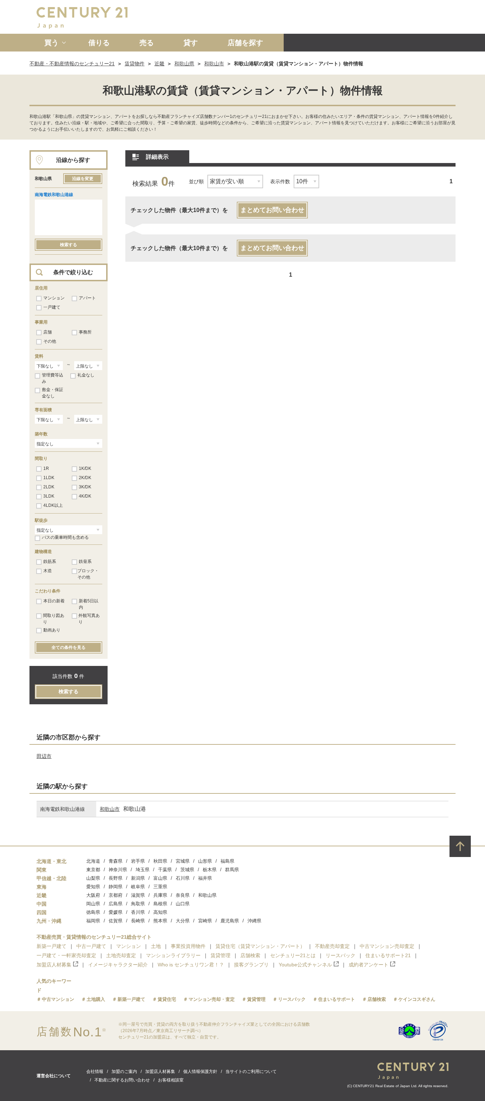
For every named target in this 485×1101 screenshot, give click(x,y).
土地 (156, 946)
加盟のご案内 (124, 1071)
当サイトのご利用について (251, 1071)
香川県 (138, 912)
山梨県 (93, 878)
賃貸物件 (135, 63)
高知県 (160, 912)
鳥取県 (138, 903)
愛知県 (93, 886)
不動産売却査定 (332, 946)
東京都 (93, 869)
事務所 (85, 332)
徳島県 (93, 912)
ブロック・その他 (88, 574)
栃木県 (210, 869)
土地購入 (96, 999)
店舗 (47, 332)
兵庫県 (160, 895)
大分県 (183, 920)
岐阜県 (138, 886)
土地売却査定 (121, 955)
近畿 (159, 63)
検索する (68, 244)
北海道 (93, 861)
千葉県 (165, 869)
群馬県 (232, 869)
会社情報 (94, 1071)
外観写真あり (89, 618)
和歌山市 (214, 63)
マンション (54, 297)
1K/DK (85, 468)
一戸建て (51, 307)
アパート (87, 297)
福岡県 (93, 920)
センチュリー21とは (293, 955)
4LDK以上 (53, 505)
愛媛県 (115, 912)
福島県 (227, 861)
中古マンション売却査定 (387, 946)
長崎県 (138, 920)
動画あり (51, 630)
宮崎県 (205, 920)
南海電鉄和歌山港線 (54, 194)
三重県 (160, 886)
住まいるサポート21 (388, 955)
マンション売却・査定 (212, 999)
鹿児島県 (229, 920)
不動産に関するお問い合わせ (122, 1080)
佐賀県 (115, 920)
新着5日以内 (88, 604)
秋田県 (160, 861)
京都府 (115, 895)
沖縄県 (254, 920)
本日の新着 (54, 600)
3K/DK (85, 486)
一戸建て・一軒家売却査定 (66, 955)
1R (46, 468)
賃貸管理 (220, 955)
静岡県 (115, 886)
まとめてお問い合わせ (272, 209)
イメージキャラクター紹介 (118, 964)
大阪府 (93, 895)
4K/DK (85, 496)
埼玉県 (142, 869)
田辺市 (44, 756)
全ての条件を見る (68, 647)
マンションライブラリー (173, 955)
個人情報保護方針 (200, 1071)
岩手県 (138, 861)
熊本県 (160, 920)
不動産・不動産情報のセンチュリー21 (72, 63)
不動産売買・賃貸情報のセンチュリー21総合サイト (94, 937)
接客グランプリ (251, 964)
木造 (47, 570)
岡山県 (93, 903)
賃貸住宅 (167, 999)
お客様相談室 (171, 1080)
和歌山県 (184, 63)
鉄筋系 (49, 561)
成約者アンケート (368, 964)
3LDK (48, 496)
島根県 (160, 903)
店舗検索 (250, 955)
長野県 (115, 878)
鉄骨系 (85, 561)
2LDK (48, 486)
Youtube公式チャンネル (305, 964)
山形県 (205, 861)
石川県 (183, 878)
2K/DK (85, 477)
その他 (49, 341)
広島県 (115, 903)
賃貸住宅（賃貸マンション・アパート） (260, 946)
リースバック (340, 955)
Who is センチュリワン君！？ (191, 964)
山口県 (183, 903)
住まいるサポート (336, 999)
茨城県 (187, 869)
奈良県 (183, 895)
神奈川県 (118, 869)
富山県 (160, 878)
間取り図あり (53, 618)
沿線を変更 (82, 178)
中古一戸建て (91, 946)
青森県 (115, 861)
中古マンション (58, 999)
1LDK (48, 477)
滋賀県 (138, 895)
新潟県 (138, 878)
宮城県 (183, 861)
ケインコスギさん (416, 999)
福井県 (205, 878)
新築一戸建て (51, 946)
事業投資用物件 (188, 946)
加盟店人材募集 (54, 964)
